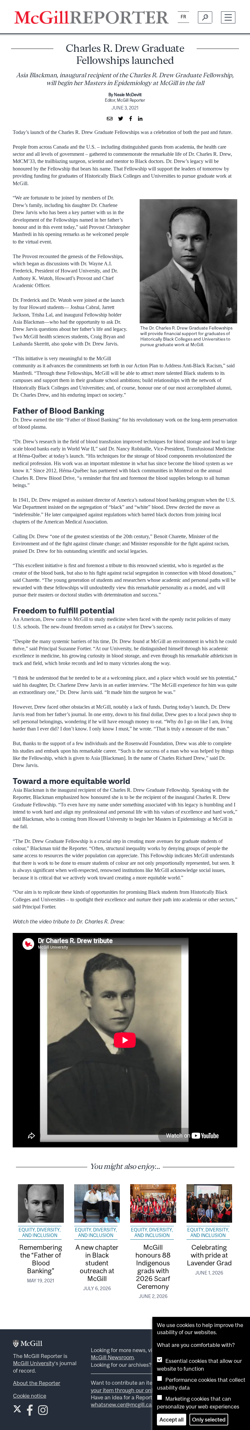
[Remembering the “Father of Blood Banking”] (41, 1203)
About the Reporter (36, 1383)
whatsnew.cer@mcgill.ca (121, 1404)
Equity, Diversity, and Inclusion (40, 1232)
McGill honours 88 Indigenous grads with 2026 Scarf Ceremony (153, 1266)
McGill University (33, 1363)
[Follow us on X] (17, 1409)
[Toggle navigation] (228, 17)
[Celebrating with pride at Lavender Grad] (209, 1203)
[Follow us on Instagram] (43, 1412)
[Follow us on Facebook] (30, 1412)
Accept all (172, 1419)
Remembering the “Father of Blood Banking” (40, 1259)
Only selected (209, 1419)
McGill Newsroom (112, 1357)
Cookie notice (29, 1396)
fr (183, 16)
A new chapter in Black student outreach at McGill (97, 1262)
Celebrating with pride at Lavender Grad (209, 1255)
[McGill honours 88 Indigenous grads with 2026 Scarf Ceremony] (153, 1203)
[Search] (205, 17)
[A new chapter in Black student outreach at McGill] (97, 1203)
